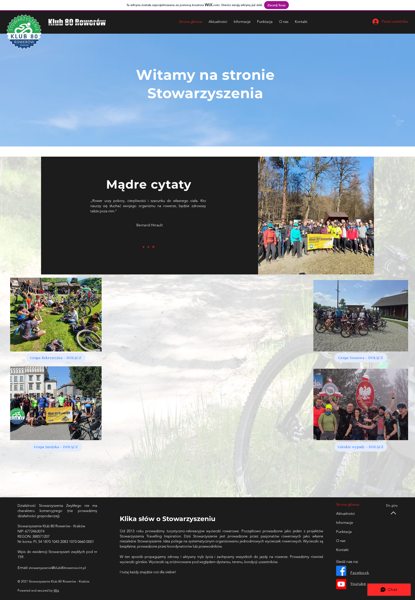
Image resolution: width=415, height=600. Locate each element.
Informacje (344, 522)
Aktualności (345, 513)
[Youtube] (341, 584)
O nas (340, 541)
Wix (56, 590)
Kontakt (342, 550)
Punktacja (344, 531)
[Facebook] (341, 571)
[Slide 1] (144, 247)
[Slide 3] (153, 246)
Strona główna (347, 504)
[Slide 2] (149, 246)
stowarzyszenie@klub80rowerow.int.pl (57, 568)
